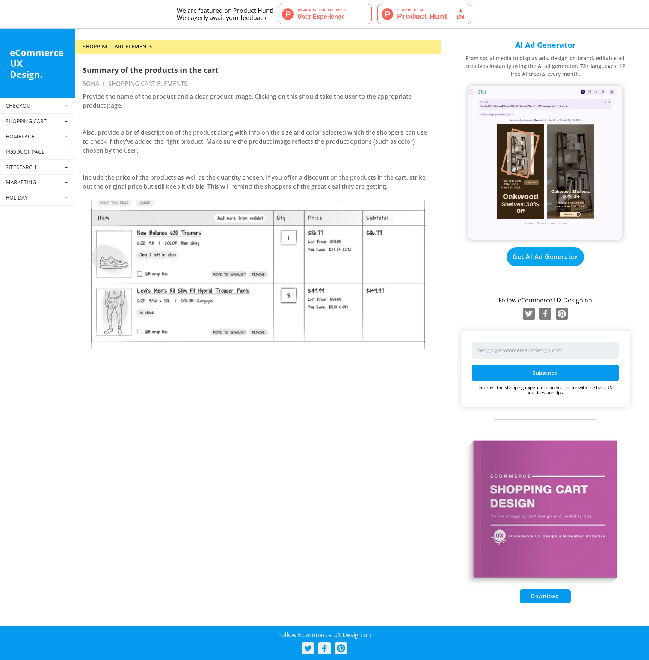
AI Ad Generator (545, 45)
